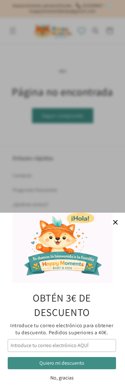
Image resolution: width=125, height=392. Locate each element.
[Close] (115, 222)
